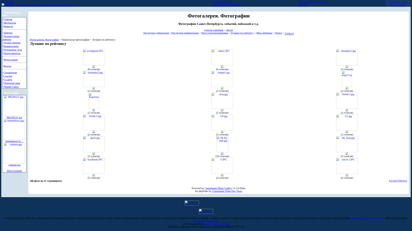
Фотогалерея (11, 59)
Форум (7, 66)
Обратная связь (12, 83)
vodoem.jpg (14, 165)
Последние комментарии (185, 33)
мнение (12, 42)
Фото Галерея (14, 170)
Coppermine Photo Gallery (218, 188)
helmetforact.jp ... (14, 141)
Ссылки (8, 76)
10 (403, 181)
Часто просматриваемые (214, 33)
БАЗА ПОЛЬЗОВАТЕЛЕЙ (313, 1)
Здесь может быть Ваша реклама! (398, 3)
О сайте (8, 79)
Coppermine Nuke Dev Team (227, 191)
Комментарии (11, 46)
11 (406, 181)
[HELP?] (289, 33)
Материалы (10, 22)
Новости (8, 26)
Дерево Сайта (11, 86)
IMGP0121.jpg (14, 117)
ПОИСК (303, 4)
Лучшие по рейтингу (242, 33)
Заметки (8, 32)
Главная (8, 19)
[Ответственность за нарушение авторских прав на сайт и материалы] (206, 213)
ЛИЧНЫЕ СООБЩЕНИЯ (226, 4)
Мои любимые (264, 33)
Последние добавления (156, 33)
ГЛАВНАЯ (8, 1)
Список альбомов (213, 30)
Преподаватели (12, 53)
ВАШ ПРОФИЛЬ (221, 1)
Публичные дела (13, 49)
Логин (229, 30)
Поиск (278, 33)
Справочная (10, 72)
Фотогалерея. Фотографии (44, 39)
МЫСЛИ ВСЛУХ (62, 4)
